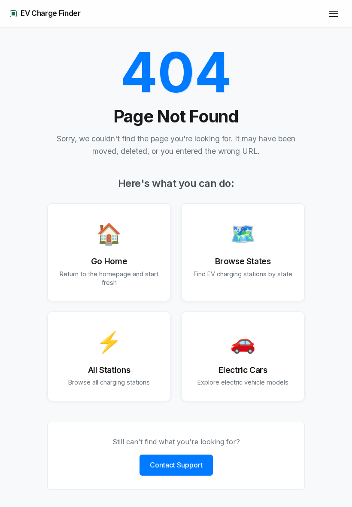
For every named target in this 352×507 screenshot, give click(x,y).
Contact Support (176, 465)
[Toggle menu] (333, 13)
